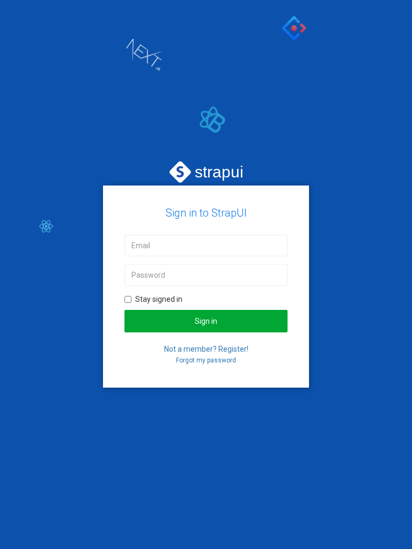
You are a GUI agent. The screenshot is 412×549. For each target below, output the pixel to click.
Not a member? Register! (206, 349)
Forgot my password (206, 360)
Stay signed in (158, 299)
